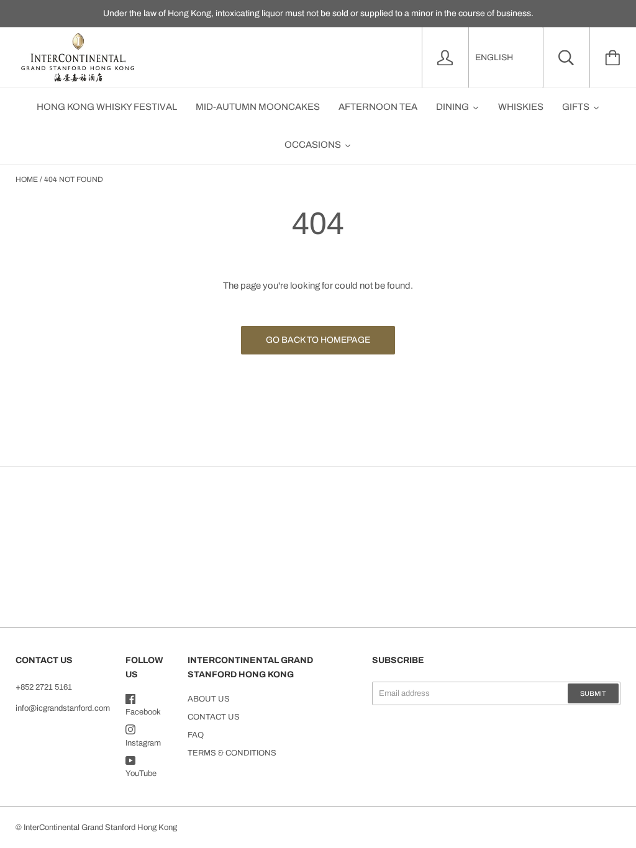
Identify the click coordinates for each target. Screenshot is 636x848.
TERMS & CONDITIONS (232, 753)
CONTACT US (214, 717)
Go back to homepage (318, 340)
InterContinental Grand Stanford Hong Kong (100, 827)
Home (27, 179)
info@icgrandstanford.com (63, 708)
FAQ (196, 735)
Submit (593, 693)
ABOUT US (209, 699)
